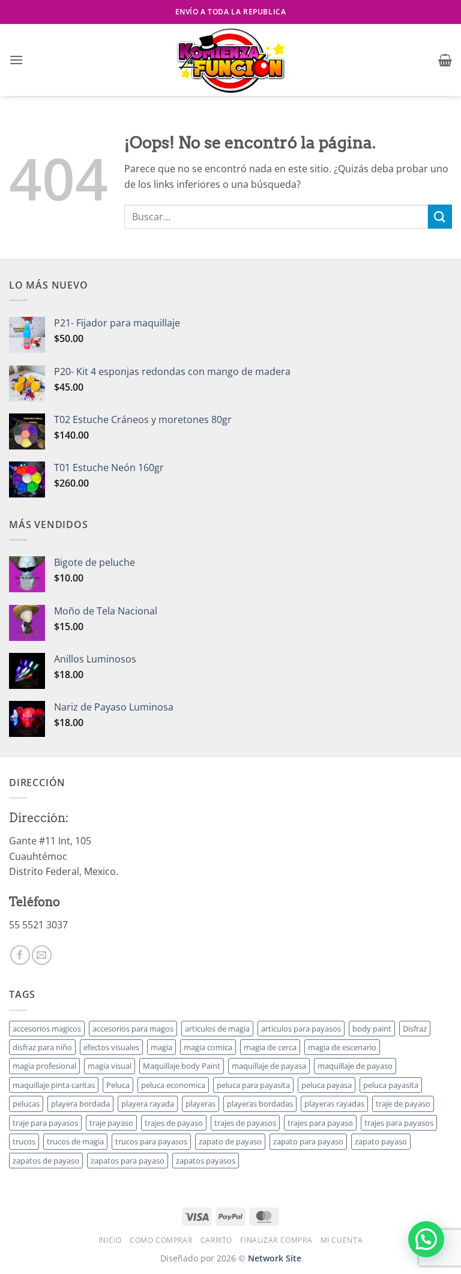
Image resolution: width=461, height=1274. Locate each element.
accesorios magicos (47, 1028)
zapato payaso (381, 1141)
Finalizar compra (276, 1240)
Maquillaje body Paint (181, 1065)
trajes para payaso (320, 1122)
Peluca (118, 1085)
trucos (24, 1141)
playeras (200, 1103)
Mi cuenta (342, 1240)
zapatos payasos (205, 1160)
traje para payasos (45, 1122)
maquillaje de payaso (355, 1065)
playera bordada (80, 1103)
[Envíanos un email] (42, 955)
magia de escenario (342, 1047)
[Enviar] (440, 216)
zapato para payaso (308, 1141)
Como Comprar (161, 1240)
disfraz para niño (42, 1047)
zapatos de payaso (46, 1160)
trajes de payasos (245, 1122)
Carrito (216, 1240)
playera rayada (147, 1103)
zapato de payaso (230, 1141)
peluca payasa (326, 1085)
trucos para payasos (151, 1141)
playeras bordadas (260, 1103)
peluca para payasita (253, 1085)
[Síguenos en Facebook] (20, 955)
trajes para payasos (398, 1122)
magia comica (208, 1047)
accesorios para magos (132, 1028)
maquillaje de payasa (269, 1065)
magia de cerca (270, 1047)
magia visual (109, 1065)
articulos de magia (217, 1028)
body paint (371, 1028)
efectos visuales (111, 1047)
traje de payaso (403, 1103)
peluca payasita (390, 1085)
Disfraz (415, 1028)
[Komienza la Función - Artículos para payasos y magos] (230, 60)
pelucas (26, 1103)
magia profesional (44, 1065)
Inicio (110, 1240)
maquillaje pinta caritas (54, 1085)
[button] (16, 59)
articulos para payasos (301, 1028)
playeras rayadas (334, 1103)
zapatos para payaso (127, 1160)
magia (161, 1047)
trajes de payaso (174, 1122)
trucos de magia (75, 1141)
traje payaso (111, 1122)
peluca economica (173, 1085)
